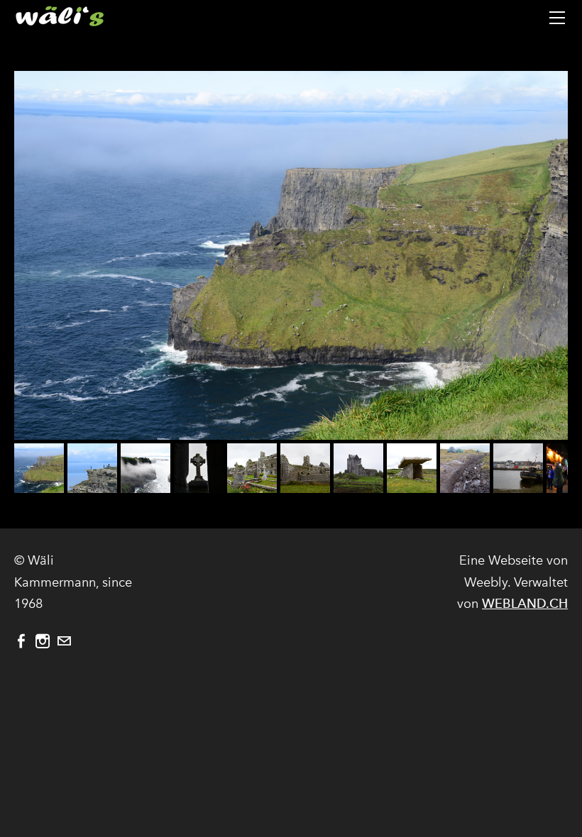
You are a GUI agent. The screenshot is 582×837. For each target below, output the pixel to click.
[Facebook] (21, 641)
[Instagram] (42, 641)
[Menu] (557, 17)
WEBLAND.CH (525, 603)
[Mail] (64, 641)
